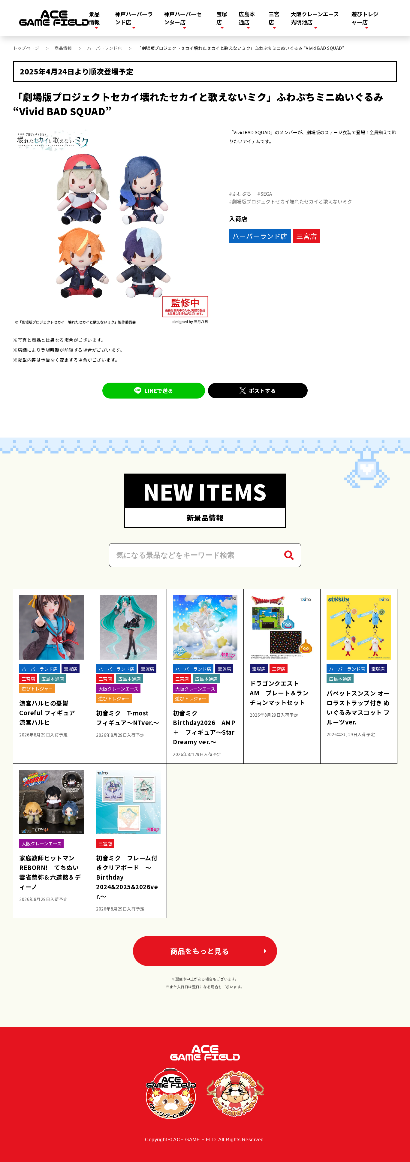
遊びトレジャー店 (364, 18)
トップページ (26, 48)
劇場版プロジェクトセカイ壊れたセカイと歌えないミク (292, 201)
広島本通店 (247, 18)
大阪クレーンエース (118, 688)
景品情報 (94, 18)
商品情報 (63, 48)
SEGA (266, 193)
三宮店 (274, 18)
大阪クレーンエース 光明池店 (315, 18)
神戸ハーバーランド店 (134, 18)
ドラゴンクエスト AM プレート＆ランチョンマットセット (279, 693)
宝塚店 (221, 18)
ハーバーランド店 (104, 48)
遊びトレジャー (37, 688)
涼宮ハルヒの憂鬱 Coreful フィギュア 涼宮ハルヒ (50, 713)
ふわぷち (241, 193)
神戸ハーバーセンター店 (183, 18)
